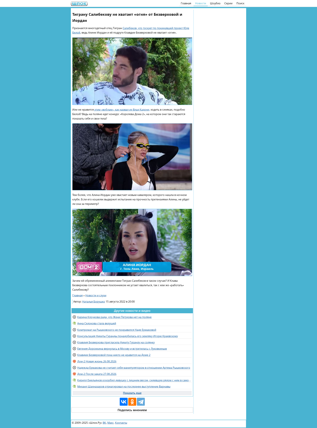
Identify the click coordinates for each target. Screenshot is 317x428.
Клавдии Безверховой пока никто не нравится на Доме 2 (113, 355)
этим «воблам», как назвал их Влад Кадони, (122, 109)
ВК (104, 423)
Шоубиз (215, 3)
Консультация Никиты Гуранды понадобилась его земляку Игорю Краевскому (127, 336)
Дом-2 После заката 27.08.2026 (96, 374)
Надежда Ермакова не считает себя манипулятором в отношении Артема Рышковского (133, 367)
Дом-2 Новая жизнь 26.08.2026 (96, 361)
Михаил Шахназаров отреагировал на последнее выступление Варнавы (123, 386)
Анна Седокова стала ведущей (96, 323)
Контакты (121, 423)
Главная (186, 3)
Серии (228, 3)
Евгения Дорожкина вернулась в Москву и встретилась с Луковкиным (122, 348)
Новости (200, 3)
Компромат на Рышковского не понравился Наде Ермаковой (116, 330)
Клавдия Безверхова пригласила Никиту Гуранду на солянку (116, 342)
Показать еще (132, 393)
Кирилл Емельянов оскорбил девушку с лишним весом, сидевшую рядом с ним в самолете (134, 380)
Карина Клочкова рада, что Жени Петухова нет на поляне (114, 317)
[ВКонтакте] (124, 402)
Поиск (240, 3)
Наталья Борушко (93, 301)
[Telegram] (141, 402)
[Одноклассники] (132, 402)
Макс (110, 423)
